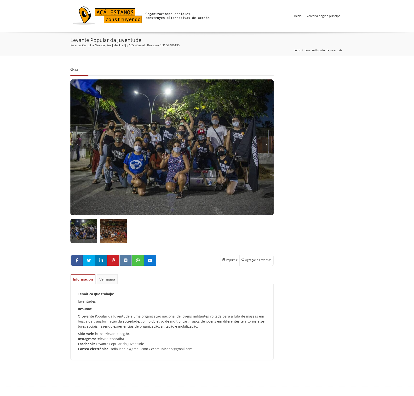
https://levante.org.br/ (112, 333)
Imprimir (231, 260)
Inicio (298, 16)
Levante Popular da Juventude (323, 50)
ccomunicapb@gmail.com (171, 349)
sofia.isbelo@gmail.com (129, 349)
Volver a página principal (323, 16)
